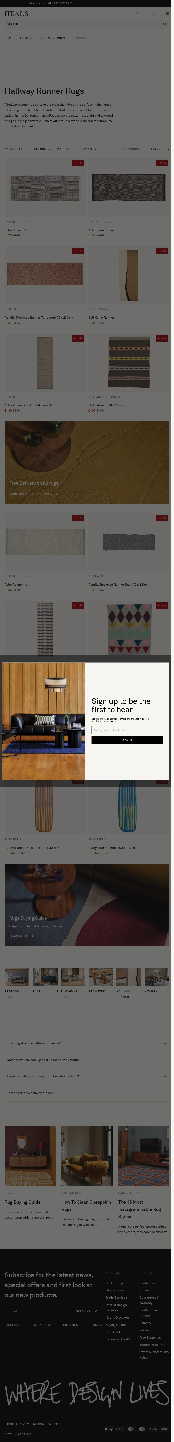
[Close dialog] (165, 666)
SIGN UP (127, 740)
